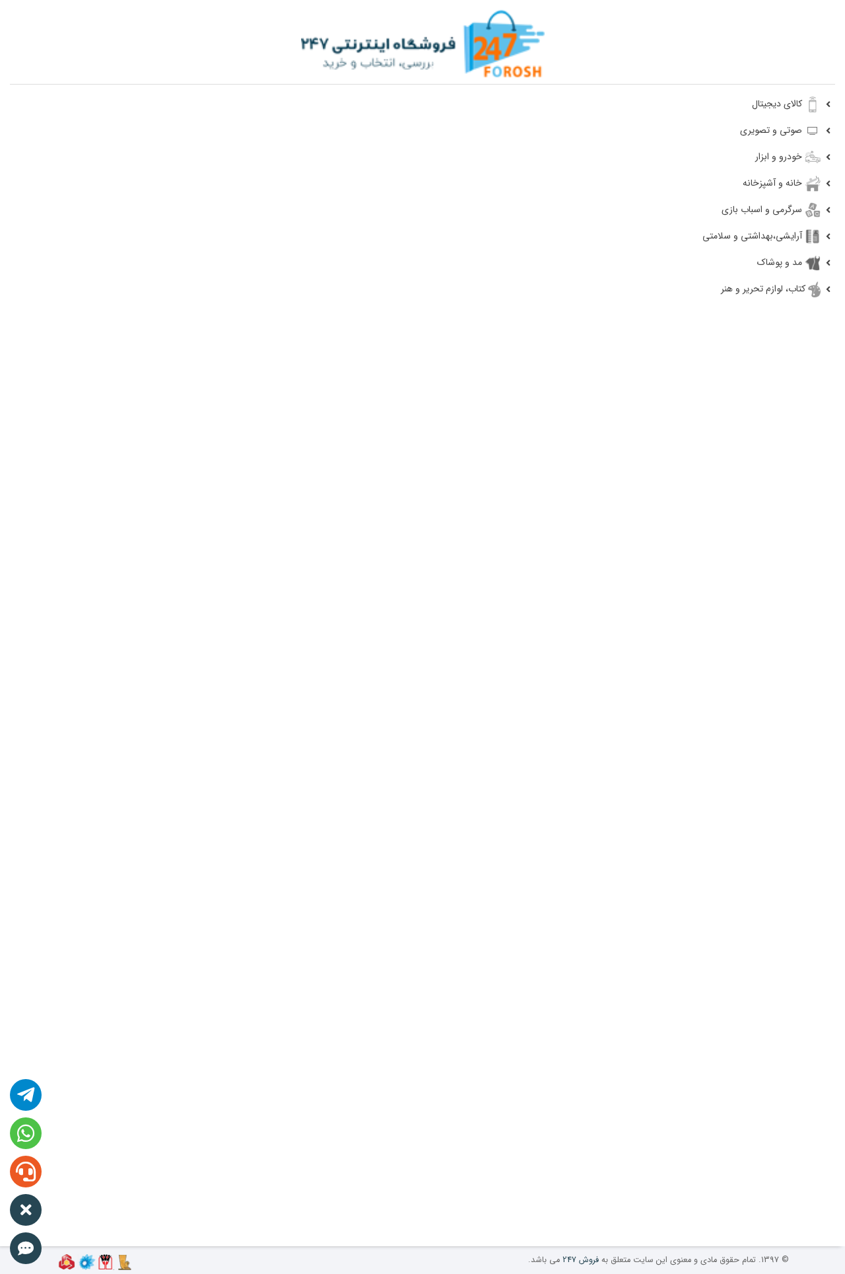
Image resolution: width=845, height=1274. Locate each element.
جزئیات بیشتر (159, 945)
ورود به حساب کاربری (114, 77)
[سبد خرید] (91, 53)
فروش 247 (580, 1260)
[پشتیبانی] (27, 52)
